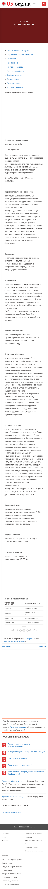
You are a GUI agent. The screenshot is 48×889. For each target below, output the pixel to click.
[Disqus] (24, 682)
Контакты (5, 841)
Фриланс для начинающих (13, 797)
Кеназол (42, 646)
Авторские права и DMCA (11, 874)
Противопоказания (15, 67)
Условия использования (34, 844)
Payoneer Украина (18, 727)
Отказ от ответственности (35, 851)
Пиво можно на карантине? (20, 765)
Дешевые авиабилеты (11, 812)
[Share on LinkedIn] (34, 630)
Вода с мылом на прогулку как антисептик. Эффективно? (26, 773)
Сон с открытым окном (17, 758)
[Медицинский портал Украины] (16, 4)
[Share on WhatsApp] (13, 630)
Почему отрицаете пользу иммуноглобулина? (19, 745)
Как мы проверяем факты (12, 859)
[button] (34, 4)
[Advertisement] (24, 113)
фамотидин (21, 641)
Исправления (7, 870)
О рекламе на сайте (9, 877)
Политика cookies (31, 847)
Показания (11, 59)
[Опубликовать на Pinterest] (30, 630)
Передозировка (14, 83)
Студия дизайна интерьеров (14, 781)
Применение (12, 63)
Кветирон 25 (7, 646)
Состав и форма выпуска (18, 51)
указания (13, 641)
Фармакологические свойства (20, 55)
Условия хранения (15, 87)
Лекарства (24, 21)
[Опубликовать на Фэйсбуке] (18, 630)
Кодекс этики (7, 863)
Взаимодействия (14, 79)
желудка (7, 641)
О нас (4, 837)
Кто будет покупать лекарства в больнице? (26, 752)
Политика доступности (10, 881)
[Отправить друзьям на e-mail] (26, 630)
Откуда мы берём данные (12, 867)
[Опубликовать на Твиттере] (22, 630)
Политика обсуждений (10, 884)
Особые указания (14, 75)
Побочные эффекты (15, 71)
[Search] (44, 4)
